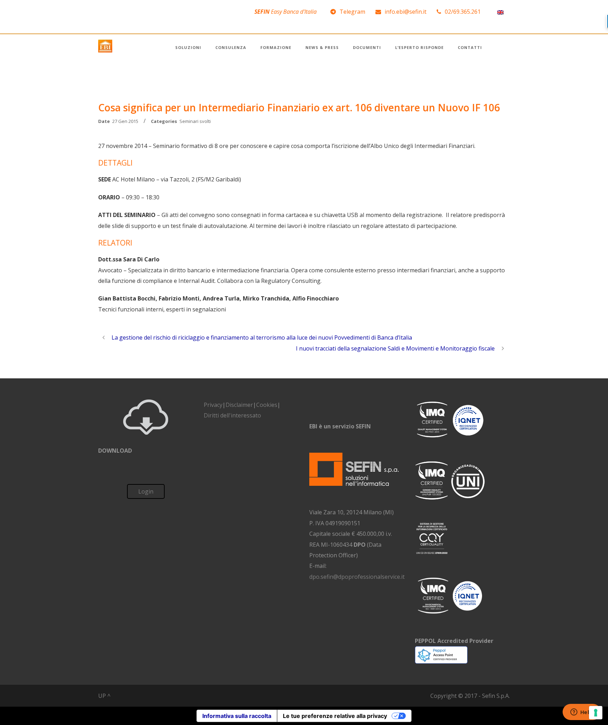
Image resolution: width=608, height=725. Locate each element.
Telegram (352, 12)
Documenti (367, 47)
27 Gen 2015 (125, 121)
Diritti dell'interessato (232, 415)
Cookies (266, 405)
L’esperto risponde (419, 47)
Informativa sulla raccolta (236, 715)
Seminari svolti (195, 121)
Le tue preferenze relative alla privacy (335, 715)
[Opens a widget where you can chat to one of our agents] (581, 712)
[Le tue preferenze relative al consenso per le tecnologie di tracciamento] (595, 712)
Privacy (213, 405)
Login (145, 491)
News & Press (322, 47)
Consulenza (230, 47)
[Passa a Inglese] (500, 12)
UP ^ (104, 696)
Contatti (470, 47)
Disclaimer (239, 405)
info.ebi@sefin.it (405, 12)
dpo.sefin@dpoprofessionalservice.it (357, 577)
